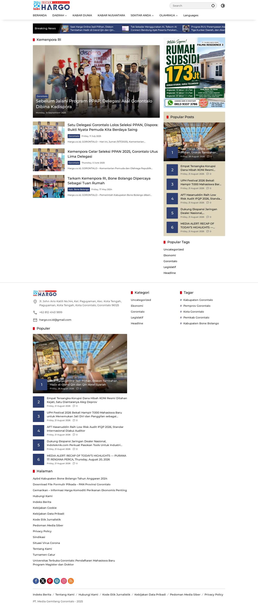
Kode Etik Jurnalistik (47, 519)
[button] (213, 5)
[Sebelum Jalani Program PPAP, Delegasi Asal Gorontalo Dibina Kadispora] (96, 81)
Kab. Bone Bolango (79, 189)
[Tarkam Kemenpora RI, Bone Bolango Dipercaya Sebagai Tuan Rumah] (49, 186)
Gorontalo (42, 96)
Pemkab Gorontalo (196, 317)
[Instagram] (64, 581)
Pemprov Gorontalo (196, 305)
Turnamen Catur (44, 554)
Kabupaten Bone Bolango (201, 323)
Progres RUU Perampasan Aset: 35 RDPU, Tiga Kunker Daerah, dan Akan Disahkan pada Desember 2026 (198, 28)
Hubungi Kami (43, 496)
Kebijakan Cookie (45, 508)
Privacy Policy (42, 531)
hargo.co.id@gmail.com (55, 319)
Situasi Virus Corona (46, 543)
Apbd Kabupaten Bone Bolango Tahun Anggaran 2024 (70, 478)
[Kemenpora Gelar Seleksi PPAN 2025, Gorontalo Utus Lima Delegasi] (49, 159)
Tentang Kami (42, 549)
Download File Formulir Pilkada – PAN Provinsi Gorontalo (71, 484)
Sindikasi (39, 537)
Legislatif (170, 267)
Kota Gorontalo (193, 311)
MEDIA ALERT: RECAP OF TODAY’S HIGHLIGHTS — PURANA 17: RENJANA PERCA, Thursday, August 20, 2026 (200, 225)
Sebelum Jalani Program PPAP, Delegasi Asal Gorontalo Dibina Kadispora (94, 103)
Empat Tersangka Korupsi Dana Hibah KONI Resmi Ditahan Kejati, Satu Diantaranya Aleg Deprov (198, 168)
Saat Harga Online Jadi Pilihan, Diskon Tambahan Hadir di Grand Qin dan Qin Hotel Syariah (75, 28)
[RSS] (71, 581)
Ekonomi (170, 255)
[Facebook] (36, 581)
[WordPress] (57, 581)
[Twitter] (43, 581)
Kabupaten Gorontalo (198, 300)
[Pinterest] (50, 581)
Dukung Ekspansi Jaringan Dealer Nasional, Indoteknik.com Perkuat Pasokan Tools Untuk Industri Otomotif (200, 211)
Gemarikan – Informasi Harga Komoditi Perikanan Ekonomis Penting (80, 490)
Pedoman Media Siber (48, 525)
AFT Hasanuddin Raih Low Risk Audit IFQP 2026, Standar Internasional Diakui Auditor (201, 197)
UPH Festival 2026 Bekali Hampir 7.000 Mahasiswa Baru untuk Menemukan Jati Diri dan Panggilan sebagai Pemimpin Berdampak (201, 182)
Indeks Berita (42, 502)
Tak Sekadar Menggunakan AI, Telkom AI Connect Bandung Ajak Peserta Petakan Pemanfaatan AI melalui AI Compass (137, 28)
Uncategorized (174, 249)
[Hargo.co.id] (51, 5)
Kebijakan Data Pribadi (48, 513)
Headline (170, 273)
